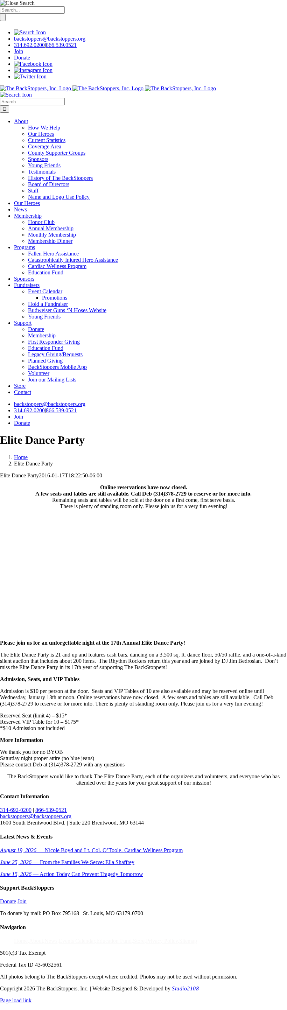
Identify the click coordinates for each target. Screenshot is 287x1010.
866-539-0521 (51, 810)
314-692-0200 (15, 810)
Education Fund (114, 941)
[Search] (30, 32)
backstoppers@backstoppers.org (49, 39)
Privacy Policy (162, 941)
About (36, 941)
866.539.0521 (61, 45)
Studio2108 (185, 988)
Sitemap (188, 941)
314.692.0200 (29, 45)
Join (18, 51)
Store (139, 941)
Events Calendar (77, 941)
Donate (22, 58)
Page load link (15, 1000)
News (50, 941)
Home (21, 941)
